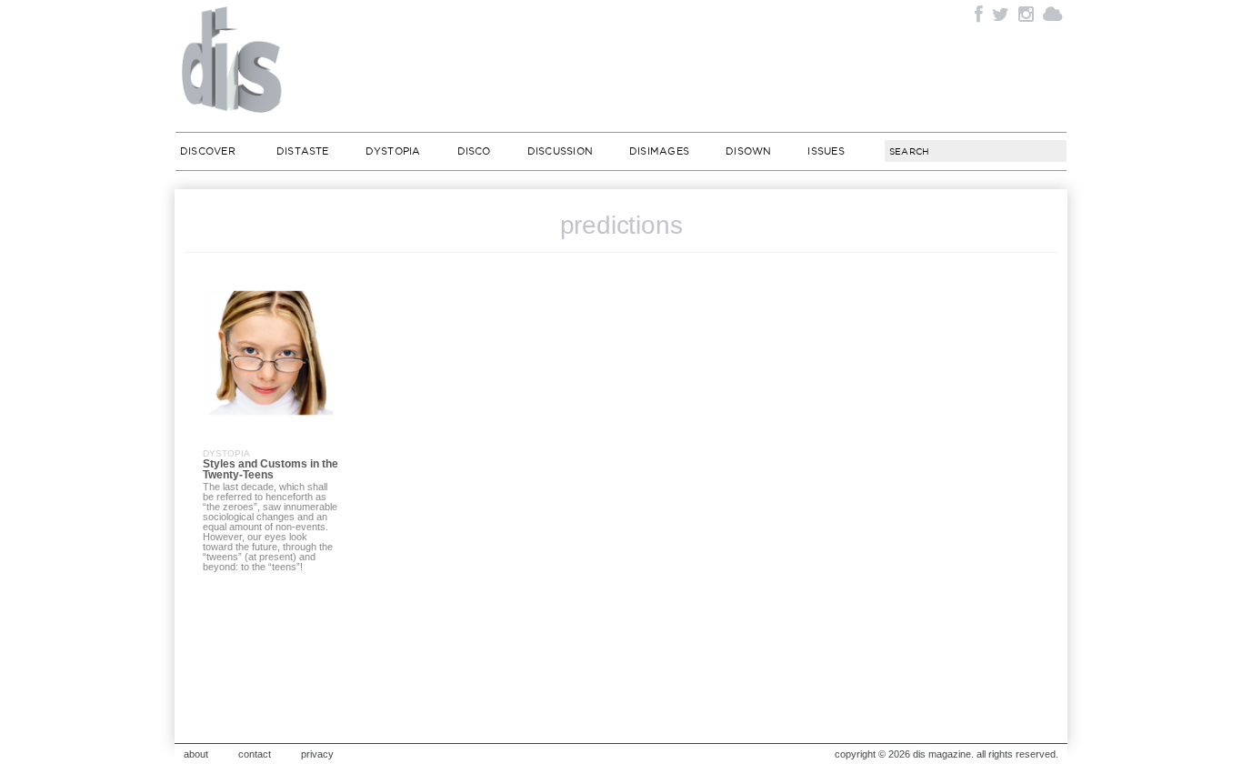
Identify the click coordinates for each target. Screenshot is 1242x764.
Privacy (317, 754)
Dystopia (393, 151)
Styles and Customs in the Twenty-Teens (270, 469)
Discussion (560, 151)
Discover (207, 151)
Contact (254, 754)
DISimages (659, 151)
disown (748, 151)
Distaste (302, 151)
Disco (474, 151)
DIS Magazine (232, 59)
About (196, 754)
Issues (825, 151)
